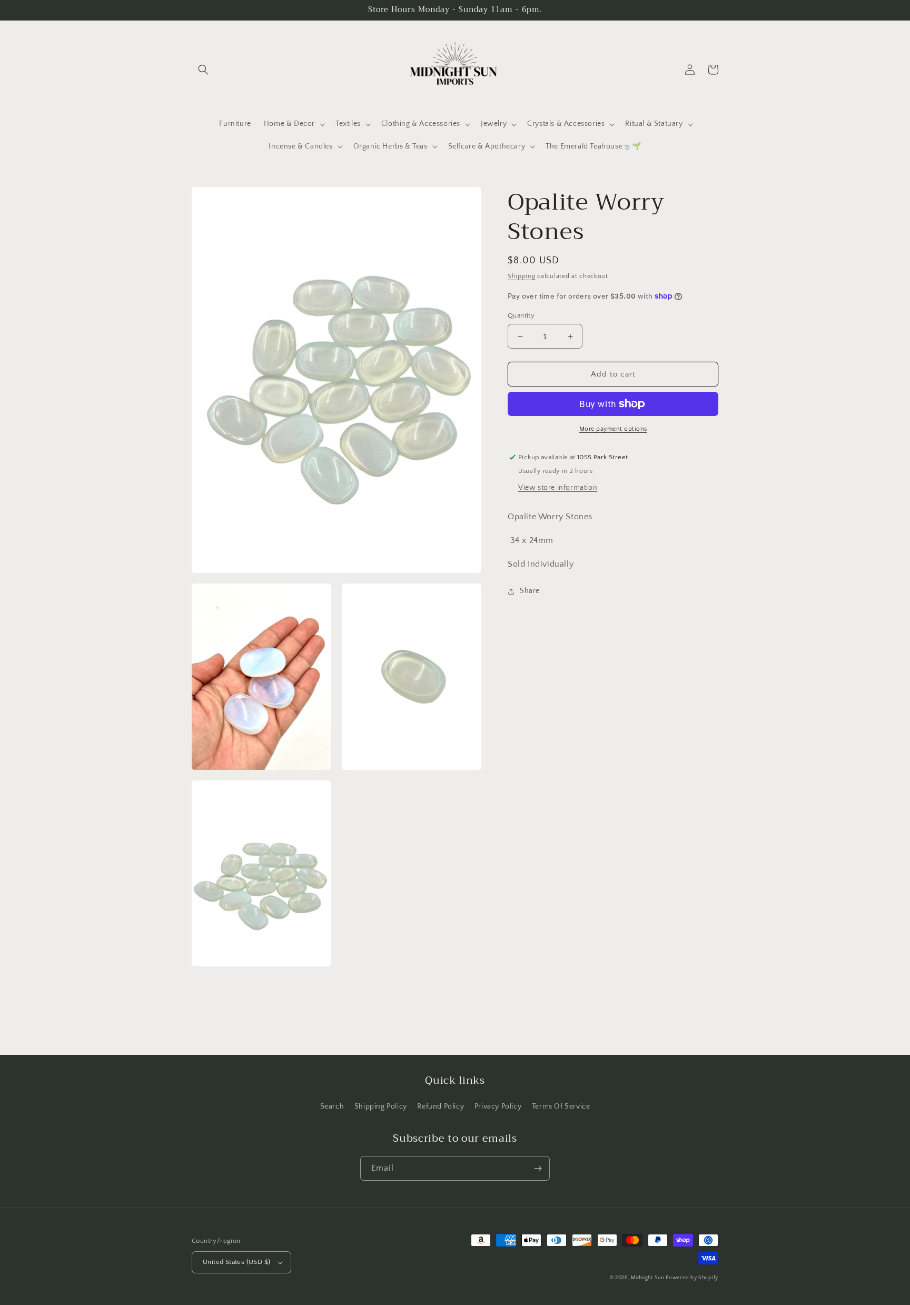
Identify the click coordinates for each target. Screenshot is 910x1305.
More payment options (613, 429)
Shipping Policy (380, 1106)
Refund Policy (440, 1106)
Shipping (522, 276)
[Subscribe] (537, 1168)
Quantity (521, 315)
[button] (203, 69)
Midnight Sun (647, 1278)
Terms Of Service (561, 1106)
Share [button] (530, 591)
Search (332, 1106)
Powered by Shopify (692, 1278)
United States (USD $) (236, 1262)
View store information (557, 487)
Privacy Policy (497, 1106)
